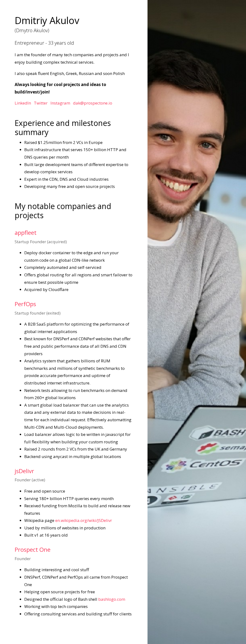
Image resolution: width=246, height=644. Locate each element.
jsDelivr (24, 471)
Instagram (60, 103)
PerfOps (25, 304)
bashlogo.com (111, 599)
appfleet (26, 232)
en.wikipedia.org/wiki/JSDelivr (83, 520)
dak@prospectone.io (92, 103)
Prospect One (32, 549)
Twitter (41, 103)
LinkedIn (23, 103)
